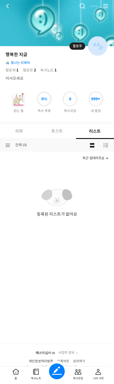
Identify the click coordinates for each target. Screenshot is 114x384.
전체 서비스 (105, 6)
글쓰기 (57, 371)
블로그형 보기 (92, 145)
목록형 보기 (105, 145)
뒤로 (8, 6)
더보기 (94, 6)
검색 (82, 6)
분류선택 (7, 145)
